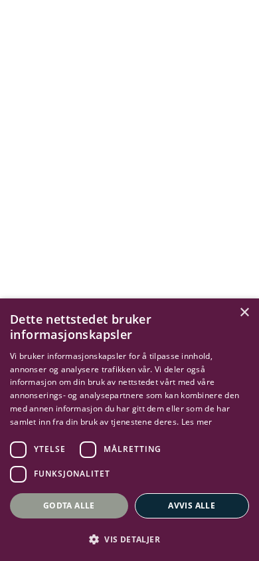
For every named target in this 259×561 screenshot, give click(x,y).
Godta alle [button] (69, 505)
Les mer (197, 421)
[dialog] (129, 429)
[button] (129, 539)
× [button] (244, 313)
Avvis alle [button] (191, 505)
